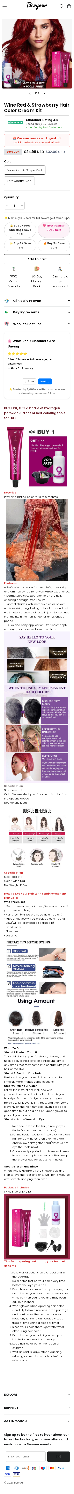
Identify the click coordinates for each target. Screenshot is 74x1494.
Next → (45, 381)
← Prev (29, 381)
